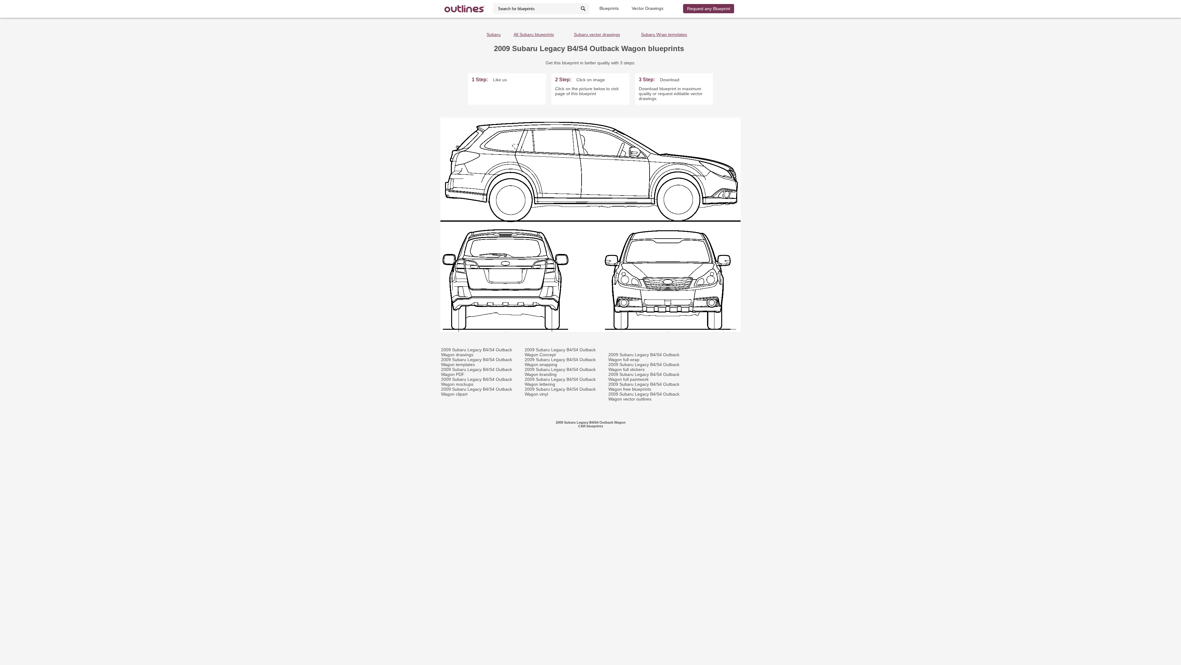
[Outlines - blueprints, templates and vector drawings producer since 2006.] (464, 8)
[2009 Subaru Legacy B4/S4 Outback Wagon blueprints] (590, 330)
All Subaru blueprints (534, 34)
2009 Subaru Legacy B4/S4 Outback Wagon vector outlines (643, 396)
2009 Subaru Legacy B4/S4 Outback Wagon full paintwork (643, 377)
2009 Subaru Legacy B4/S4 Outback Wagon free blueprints (643, 387)
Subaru (494, 34)
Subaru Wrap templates (664, 34)
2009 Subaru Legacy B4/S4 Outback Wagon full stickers (643, 367)
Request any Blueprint (708, 8)
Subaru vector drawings (597, 34)
